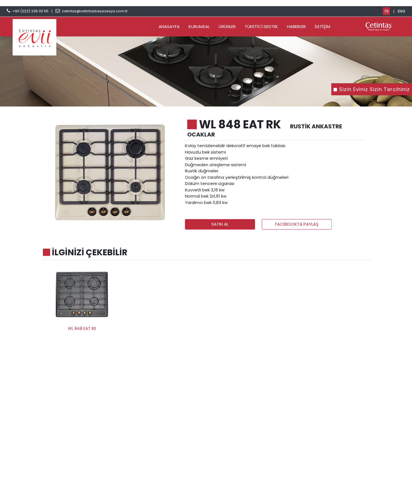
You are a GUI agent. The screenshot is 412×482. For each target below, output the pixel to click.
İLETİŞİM (322, 26)
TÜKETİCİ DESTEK (261, 26)
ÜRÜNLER (227, 26)
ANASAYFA (169, 26)
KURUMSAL (199, 26)
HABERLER (296, 26)
